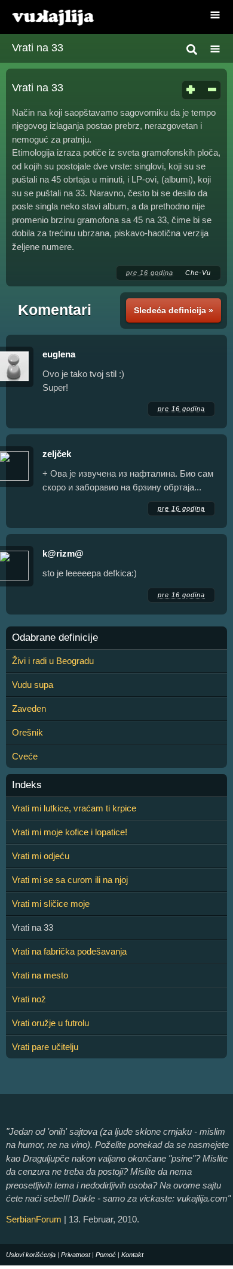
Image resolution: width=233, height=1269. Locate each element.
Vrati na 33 (37, 48)
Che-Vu (198, 272)
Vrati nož (29, 999)
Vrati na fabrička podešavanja (69, 951)
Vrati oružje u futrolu (50, 1023)
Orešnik (27, 732)
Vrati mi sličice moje (51, 904)
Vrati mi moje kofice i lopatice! (69, 832)
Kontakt (132, 1254)
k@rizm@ (63, 553)
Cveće (25, 756)
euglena (58, 354)
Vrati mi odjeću (40, 856)
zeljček (56, 454)
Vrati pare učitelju (45, 1047)
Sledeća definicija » (173, 310)
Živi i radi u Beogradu (53, 661)
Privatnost (75, 1254)
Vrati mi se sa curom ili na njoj (70, 880)
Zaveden (29, 708)
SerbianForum (34, 1219)
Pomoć (106, 1254)
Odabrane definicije (55, 637)
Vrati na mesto (40, 975)
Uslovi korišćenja (31, 1254)
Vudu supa (32, 685)
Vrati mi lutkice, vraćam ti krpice (74, 808)
